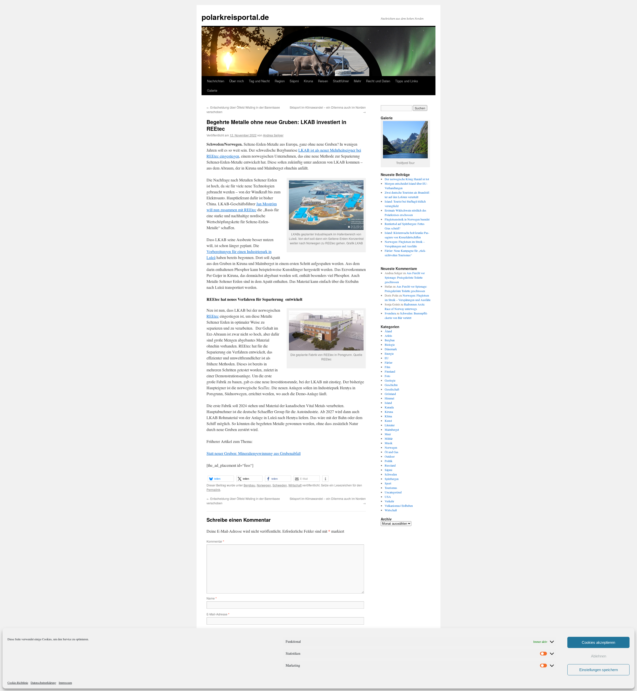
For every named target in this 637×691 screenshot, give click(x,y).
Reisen (323, 81)
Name (212, 598)
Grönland (390, 394)
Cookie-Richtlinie (17, 683)
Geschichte (391, 385)
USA (388, 497)
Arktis (388, 336)
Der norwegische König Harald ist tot (407, 179)
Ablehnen (598, 656)
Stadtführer (341, 81)
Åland (388, 331)
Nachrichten (215, 81)
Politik (388, 461)
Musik (388, 443)
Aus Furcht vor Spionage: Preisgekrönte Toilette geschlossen (405, 277)
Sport (388, 483)
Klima (388, 416)
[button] (221, 478)
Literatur (390, 425)
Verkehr (389, 501)
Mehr (357, 81)
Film (387, 367)
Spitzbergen (392, 479)
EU (387, 358)
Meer (388, 434)
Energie (389, 353)
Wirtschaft (295, 485)
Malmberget (392, 430)
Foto (387, 376)
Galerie (212, 90)
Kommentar (215, 541)
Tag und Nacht (259, 81)
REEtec (213, 316)
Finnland (390, 371)
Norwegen (264, 485)
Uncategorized (393, 492)
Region (280, 81)
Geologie (390, 380)
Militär (389, 438)
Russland (390, 465)
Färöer (388, 362)
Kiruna (308, 81)
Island (388, 403)
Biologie (390, 344)
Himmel (389, 398)
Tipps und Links (406, 81)
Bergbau (249, 485)
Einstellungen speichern (598, 670)
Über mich (236, 81)
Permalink (213, 489)
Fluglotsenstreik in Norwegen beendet (407, 219)
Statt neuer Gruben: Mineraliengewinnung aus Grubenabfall (254, 453)
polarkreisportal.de (235, 16)
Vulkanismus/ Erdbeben (399, 506)
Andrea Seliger (273, 135)
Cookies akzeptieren (598, 642)
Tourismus (391, 488)
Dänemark (391, 349)
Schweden (279, 485)
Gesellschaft (392, 389)
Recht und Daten (378, 81)
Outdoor (390, 456)
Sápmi (294, 81)
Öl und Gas (391, 452)
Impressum (65, 683)
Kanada (389, 407)
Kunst (388, 421)
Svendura (390, 313)
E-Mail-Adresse (218, 614)
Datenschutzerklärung (43, 683)
